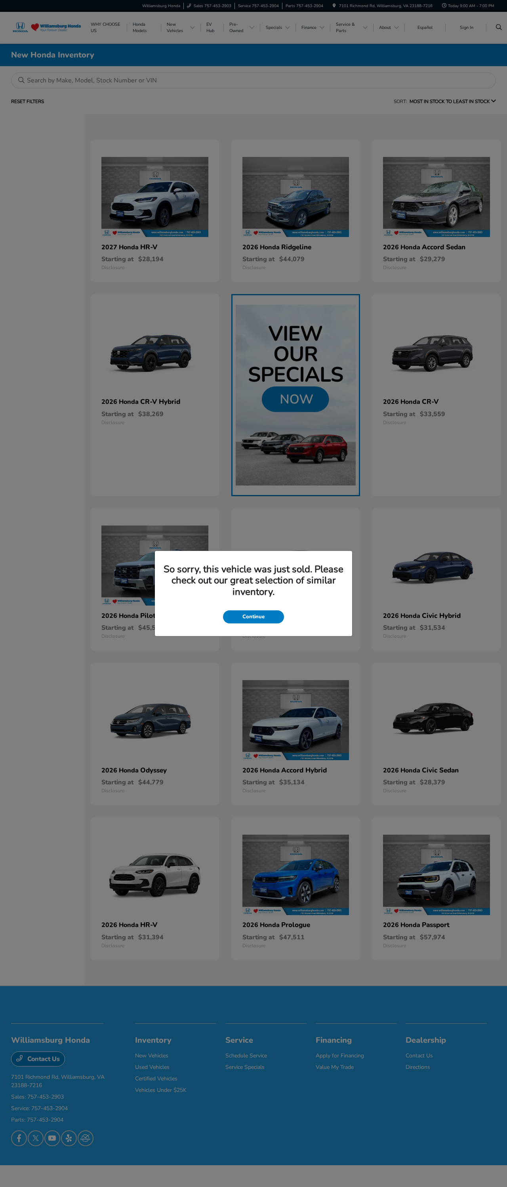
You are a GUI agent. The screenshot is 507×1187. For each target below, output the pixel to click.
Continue (253, 616)
